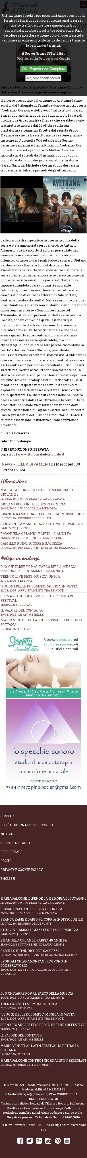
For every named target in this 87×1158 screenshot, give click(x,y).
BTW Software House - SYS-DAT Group (32, 1125)
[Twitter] (30, 1140)
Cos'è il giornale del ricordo (26, 825)
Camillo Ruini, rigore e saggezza (39, 545)
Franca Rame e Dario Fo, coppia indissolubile (43, 516)
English (7, 878)
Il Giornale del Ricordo (20, 1085)
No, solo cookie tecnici (43, 78)
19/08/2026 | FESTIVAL (16, 629)
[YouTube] (67, 1140)
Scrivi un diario (15, 843)
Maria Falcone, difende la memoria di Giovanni (43, 900)
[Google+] (39, 1140)
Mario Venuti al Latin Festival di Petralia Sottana (39, 1050)
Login (5, 861)
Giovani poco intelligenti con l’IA (33, 506)
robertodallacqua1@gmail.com (26, 1094)
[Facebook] (20, 1140)
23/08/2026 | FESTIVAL (16, 581)
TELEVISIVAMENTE (34, 464)
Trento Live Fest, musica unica (30, 576)
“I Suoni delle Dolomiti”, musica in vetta (39, 586)
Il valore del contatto (22, 610)
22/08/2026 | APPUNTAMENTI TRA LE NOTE (32, 590)
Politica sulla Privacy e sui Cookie (43, 58)
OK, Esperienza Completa (43, 69)
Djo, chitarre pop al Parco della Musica (38, 566)
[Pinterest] (58, 1140)
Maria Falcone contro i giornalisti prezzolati (43, 1062)
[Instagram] (48, 1140)
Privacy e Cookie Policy (21, 869)
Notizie (7, 834)
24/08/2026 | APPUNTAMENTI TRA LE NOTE (32, 571)
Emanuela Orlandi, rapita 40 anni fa (35, 535)
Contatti (8, 816)
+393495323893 (54, 1089)
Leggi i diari (11, 852)
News (7, 464)
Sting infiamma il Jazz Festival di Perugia (41, 525)
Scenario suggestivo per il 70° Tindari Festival (43, 1027)
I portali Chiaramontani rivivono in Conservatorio (35, 967)
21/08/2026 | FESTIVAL (16, 605)
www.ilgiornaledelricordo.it (41, 454)
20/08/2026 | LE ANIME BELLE (22, 614)
